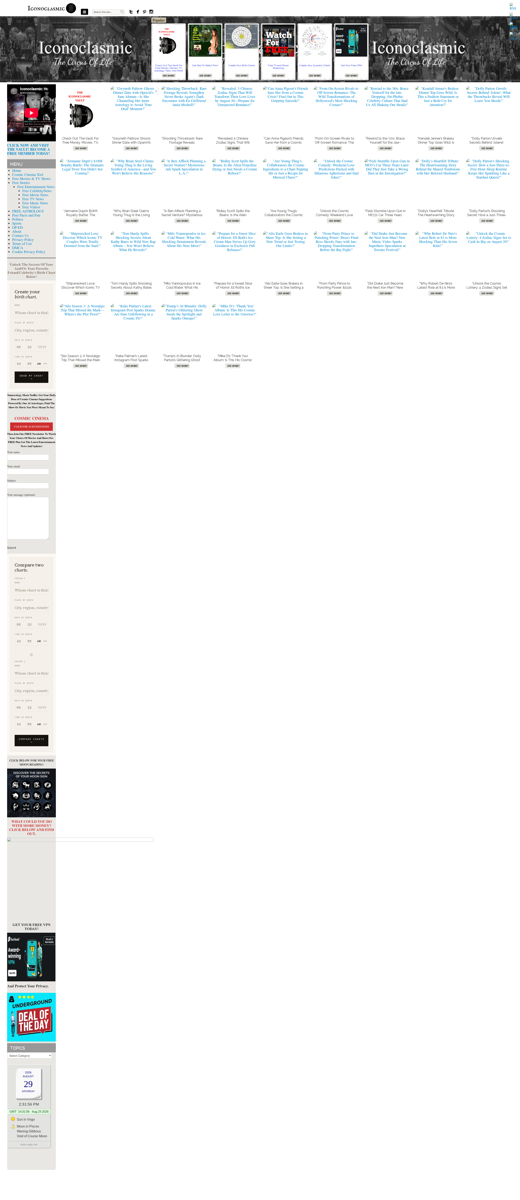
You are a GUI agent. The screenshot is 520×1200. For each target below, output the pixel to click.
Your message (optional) (21, 495)
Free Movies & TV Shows (31, 178)
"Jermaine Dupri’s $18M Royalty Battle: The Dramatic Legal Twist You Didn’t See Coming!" (80, 217)
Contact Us (20, 235)
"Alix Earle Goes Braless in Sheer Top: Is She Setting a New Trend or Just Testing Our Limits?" (283, 290)
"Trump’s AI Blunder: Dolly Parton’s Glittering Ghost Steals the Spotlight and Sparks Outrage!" (182, 362)
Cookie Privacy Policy (28, 251)
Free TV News (33, 198)
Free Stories (21, 182)
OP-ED (17, 227)
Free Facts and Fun (26, 215)
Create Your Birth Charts (242, 65)
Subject (11, 480)
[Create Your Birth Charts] (242, 37)
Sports (17, 223)
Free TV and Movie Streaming (278, 66)
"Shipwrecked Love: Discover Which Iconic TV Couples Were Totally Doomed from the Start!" (80, 290)
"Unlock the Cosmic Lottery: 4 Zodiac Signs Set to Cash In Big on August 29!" (486, 290)
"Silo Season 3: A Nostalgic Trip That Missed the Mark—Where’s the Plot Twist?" (80, 360)
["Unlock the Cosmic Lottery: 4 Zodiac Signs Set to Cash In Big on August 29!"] (488, 237)
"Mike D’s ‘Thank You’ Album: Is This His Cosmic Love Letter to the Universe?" (232, 362)
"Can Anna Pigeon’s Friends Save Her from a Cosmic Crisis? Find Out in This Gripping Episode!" (283, 144)
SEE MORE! (169, 75)
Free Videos (31, 207)
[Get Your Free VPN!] (351, 41)
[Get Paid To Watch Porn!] (205, 41)
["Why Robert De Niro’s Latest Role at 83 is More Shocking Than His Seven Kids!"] (437, 239)
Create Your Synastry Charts (314, 65)
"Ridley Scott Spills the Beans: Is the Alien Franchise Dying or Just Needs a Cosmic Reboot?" (232, 217)
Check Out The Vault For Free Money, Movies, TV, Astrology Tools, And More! (168, 68)
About (16, 231)
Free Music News (35, 202)
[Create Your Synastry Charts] (315, 41)
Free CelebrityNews (37, 190)
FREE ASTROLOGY (28, 211)
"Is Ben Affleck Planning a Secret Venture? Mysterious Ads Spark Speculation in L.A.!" (182, 217)
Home (16, 170)
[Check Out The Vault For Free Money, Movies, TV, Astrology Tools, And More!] (169, 41)
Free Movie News (35, 194)
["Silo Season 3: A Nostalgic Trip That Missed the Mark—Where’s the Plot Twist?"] (82, 310)
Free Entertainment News (36, 186)
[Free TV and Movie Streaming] (278, 41)
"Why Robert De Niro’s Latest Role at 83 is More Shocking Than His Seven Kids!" (436, 290)
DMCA (17, 247)
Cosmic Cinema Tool (27, 174)
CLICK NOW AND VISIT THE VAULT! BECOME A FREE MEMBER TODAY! (28, 149)
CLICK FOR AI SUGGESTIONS (31, 426)
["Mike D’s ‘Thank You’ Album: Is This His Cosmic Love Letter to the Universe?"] (234, 310)
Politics (17, 219)
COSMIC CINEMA (31, 418)
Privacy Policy (23, 239)
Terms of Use (22, 243)
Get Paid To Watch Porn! (205, 65)
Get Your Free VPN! (351, 65)
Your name (13, 452)
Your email (13, 466)
